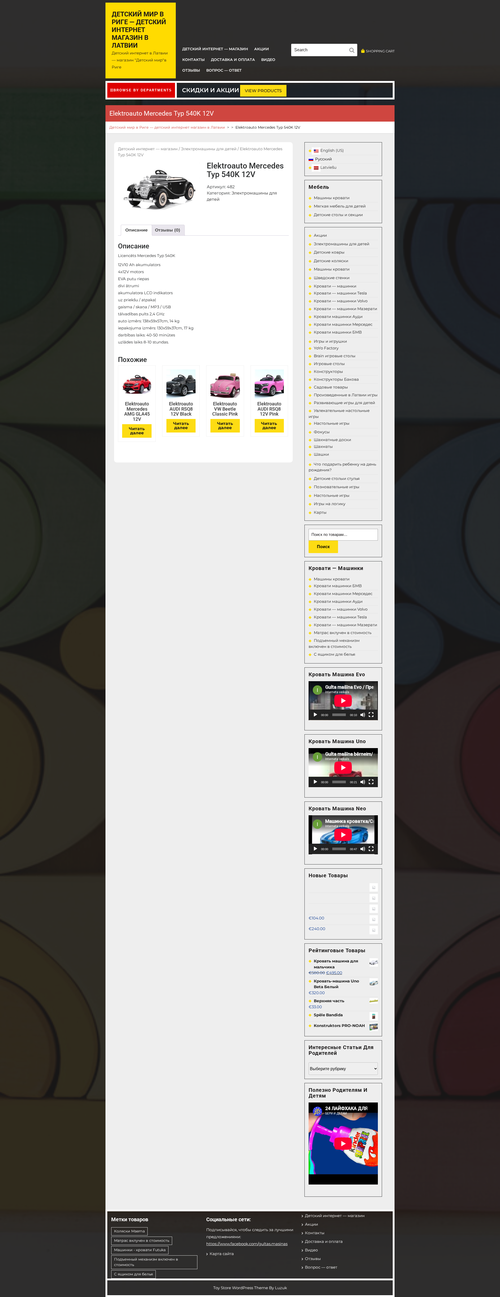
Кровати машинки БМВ (338, 332)
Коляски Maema (129, 1231)
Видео (268, 59)
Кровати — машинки (335, 286)
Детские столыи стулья (337, 478)
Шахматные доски (332, 439)
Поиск (323, 546)
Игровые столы (329, 363)
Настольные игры (331, 423)
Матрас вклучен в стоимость (342, 632)
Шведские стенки (331, 277)
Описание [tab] (136, 230)
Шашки (321, 454)
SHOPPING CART (380, 51)
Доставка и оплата (233, 59)
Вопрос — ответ (224, 70)
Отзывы (191, 70)
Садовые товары (331, 387)
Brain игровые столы (334, 355)
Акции (261, 49)
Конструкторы (328, 371)
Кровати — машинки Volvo (340, 300)
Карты (320, 512)
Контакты (193, 59)
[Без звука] (362, 714)
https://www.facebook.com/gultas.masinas (247, 1243)
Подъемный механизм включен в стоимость (146, 1262)
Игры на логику (329, 503)
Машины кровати (331, 197)
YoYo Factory (326, 348)
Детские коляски (331, 260)
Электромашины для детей (208, 149)
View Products (263, 90)
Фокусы (322, 431)
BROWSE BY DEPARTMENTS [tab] (143, 90)
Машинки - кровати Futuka (140, 1250)
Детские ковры (329, 252)
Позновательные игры (336, 486)
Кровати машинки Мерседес (343, 324)
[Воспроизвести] (315, 714)
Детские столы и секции (338, 214)
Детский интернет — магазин (215, 49)
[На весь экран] (371, 714)
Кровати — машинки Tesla (340, 293)
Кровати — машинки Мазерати (345, 308)
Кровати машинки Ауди (338, 316)
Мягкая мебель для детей (340, 206)
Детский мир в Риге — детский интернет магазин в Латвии (139, 29)
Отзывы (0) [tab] (167, 230)
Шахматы (323, 446)
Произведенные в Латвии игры (346, 394)
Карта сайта (222, 1253)
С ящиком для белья (334, 654)
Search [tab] (353, 51)
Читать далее (137, 430)
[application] (343, 700)
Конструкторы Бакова (336, 379)
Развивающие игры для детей (344, 402)
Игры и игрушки (330, 341)
